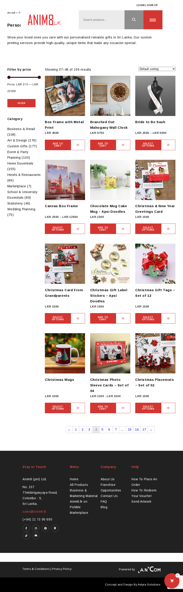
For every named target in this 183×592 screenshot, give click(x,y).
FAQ (104, 501)
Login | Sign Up (147, 5)
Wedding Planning (21, 209)
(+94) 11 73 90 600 (37, 519)
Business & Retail (21, 129)
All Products (79, 485)
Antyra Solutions (149, 584)
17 (144, 429)
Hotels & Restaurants (24, 175)
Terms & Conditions (36, 569)
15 (130, 429)
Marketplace (16, 186)
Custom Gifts (17, 146)
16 (137, 429)
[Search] (134, 19)
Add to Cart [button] (58, 144)
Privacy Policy (61, 569)
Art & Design (17, 140)
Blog (104, 507)
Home (74, 479)
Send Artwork (141, 501)
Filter (21, 103)
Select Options (148, 144)
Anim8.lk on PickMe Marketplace (79, 507)
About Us (108, 479)
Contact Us (109, 496)
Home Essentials (20, 163)
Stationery (15, 203)
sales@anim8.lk (34, 511)
